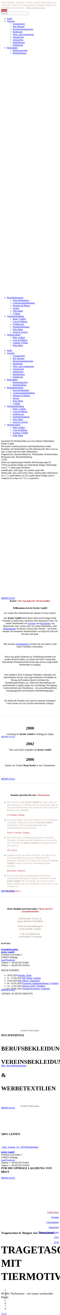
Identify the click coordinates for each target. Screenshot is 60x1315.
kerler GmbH (7, 952)
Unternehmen (52, 1222)
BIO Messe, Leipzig (31, 978)
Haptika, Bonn (25, 975)
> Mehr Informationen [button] (35, 7)
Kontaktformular (9, 949)
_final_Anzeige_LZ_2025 (13, 1147)
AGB (56, 1242)
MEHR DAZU (8, 779)
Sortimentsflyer (23, 644)
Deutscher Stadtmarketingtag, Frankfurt (40, 983)
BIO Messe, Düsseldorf (29, 980)
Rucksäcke (45, 623)
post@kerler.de (8, 960)
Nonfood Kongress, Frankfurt (36, 988)
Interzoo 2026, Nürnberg (33, 986)
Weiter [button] (4, 10)
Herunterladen (19, 1065)
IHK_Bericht (7, 1065)
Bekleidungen (9, 628)
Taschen (32, 623)
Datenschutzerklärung (49, 1232)
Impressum (54, 1227)
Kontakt (55, 1217)
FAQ (56, 1237)
